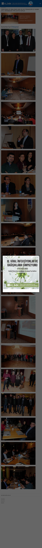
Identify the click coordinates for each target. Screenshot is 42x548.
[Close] (39, 255)
